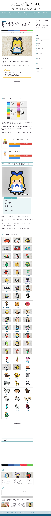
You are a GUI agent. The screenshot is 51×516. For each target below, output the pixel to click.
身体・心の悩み (12, 14)
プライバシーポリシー (43, 27)
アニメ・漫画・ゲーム (27, 14)
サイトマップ (39, 14)
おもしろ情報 (19, 12)
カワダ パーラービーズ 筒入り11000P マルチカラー (19, 139)
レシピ (14, 12)
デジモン (38, 58)
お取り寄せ (4, 12)
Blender (38, 35)
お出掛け (39, 12)
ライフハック (26, 12)
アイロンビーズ (4, 14)
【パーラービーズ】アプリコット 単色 (16, 151)
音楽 (34, 14)
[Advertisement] (9, 88)
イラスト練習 (19, 14)
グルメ (9, 12)
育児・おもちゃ (45, 12)
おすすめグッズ (33, 12)
